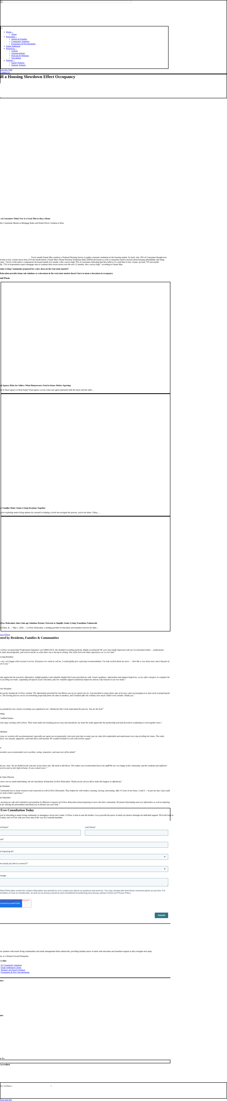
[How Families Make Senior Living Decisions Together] (85, 505)
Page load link (6, 1100)
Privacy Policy (58, 1086)
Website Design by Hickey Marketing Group (31, 1086)
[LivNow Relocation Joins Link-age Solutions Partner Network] (80, 620)
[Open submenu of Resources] (16, 49)
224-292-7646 (7, 1090)
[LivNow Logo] (66, 2)
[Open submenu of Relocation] (16, 37)
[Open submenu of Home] (12, 32)
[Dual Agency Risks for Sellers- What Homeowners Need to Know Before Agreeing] (85, 383)
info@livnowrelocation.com (12, 1095)
